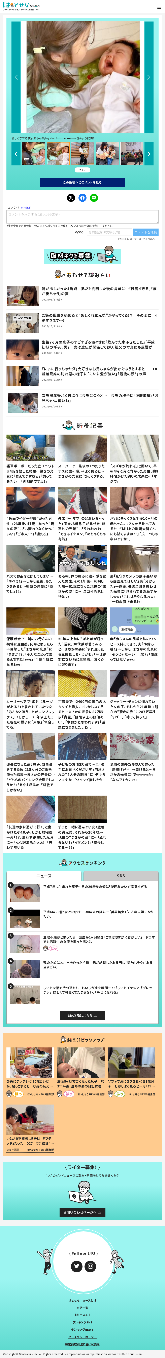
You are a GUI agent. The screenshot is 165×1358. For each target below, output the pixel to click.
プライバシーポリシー (82, 1337)
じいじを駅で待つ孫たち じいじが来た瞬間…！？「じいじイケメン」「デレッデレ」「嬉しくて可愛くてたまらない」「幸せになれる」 (97, 990)
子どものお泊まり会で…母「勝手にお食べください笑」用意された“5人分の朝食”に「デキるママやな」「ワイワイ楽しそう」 (81, 772)
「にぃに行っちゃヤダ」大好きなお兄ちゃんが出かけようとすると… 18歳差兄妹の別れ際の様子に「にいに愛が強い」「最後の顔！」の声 (99, 371)
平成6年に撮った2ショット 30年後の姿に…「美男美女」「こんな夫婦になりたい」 (98, 914)
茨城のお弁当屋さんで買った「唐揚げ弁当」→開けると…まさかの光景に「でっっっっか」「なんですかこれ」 (133, 772)
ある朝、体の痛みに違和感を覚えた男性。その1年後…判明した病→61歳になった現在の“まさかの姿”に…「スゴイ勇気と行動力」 (82, 586)
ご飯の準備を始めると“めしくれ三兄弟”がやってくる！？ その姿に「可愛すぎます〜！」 (99, 318)
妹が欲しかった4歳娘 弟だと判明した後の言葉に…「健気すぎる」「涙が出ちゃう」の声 (99, 291)
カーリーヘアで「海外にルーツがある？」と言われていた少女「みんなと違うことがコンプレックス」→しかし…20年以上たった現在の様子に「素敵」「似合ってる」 (30, 714)
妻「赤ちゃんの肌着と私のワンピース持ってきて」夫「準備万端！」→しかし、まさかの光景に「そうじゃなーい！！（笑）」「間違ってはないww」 (134, 649)
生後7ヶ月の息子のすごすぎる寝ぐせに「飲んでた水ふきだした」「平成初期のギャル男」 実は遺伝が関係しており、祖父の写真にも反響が (98, 344)
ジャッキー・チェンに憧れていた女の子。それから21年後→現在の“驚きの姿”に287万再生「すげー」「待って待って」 (134, 709)
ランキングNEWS (82, 1329)
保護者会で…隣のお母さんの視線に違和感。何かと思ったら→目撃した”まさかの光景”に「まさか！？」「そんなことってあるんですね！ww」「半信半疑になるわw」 (29, 651)
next (149, 77)
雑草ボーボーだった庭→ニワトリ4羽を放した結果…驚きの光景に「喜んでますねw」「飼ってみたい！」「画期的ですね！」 (30, 473)
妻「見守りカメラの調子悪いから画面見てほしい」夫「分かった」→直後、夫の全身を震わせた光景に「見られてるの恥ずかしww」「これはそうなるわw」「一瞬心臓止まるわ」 (133, 588)
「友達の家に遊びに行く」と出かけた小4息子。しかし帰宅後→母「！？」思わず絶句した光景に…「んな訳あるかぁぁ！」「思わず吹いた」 (30, 837)
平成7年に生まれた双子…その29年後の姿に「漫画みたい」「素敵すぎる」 (96, 886)
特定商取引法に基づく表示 (82, 1344)
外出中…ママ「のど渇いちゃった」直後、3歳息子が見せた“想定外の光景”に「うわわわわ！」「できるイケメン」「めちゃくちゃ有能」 (82, 528)
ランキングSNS (83, 1322)
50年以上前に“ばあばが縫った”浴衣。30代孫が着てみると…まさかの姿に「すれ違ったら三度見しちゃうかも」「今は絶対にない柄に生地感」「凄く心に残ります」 (82, 651)
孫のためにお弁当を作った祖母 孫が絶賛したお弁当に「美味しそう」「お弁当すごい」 (98, 964)
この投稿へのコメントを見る (82, 182)
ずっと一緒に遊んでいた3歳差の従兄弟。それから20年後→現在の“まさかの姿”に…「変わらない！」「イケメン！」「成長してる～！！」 (82, 837)
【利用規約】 (82, 1315)
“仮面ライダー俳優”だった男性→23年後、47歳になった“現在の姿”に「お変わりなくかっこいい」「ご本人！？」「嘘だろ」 (30, 526)
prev (16, 77)
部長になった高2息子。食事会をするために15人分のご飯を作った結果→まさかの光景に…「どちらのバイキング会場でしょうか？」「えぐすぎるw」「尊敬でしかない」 (30, 777)
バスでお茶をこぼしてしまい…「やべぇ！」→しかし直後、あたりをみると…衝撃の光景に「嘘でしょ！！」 (29, 583)
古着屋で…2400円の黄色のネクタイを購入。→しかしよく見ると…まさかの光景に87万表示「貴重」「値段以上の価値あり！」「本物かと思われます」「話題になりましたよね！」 (82, 714)
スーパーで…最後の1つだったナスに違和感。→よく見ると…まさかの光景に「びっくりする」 (81, 471)
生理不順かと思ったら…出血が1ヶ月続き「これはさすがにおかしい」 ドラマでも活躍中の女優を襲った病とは (99, 939)
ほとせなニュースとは (82, 1300)
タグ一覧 (82, 1308)
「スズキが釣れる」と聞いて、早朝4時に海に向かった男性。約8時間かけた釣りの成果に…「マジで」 (134, 473)
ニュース (44, 876)
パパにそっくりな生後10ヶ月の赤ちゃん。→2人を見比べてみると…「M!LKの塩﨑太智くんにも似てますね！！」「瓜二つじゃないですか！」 (134, 528)
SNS (121, 876)
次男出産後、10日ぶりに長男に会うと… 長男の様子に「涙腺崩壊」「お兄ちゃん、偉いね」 (100, 398)
